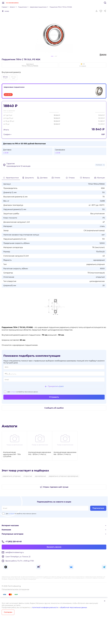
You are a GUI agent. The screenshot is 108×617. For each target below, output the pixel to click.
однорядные (40, 476)
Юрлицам (101, 178)
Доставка (43, 178)
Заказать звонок (54, 547)
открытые (27, 476)
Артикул (30, 65)
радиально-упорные (12, 476)
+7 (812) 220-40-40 (13, 542)
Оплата (57, 178)
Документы (29, 178)
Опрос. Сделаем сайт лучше (55, 487)
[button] (82, 65)
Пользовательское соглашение (15, 589)
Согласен (8, 612)
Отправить (54, 397)
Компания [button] (6, 530)
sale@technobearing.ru (14, 552)
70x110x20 (99, 165)
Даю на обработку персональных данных (22, 391)
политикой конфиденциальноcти (45, 607)
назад (7, 11)
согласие (13, 392)
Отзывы (72, 178)
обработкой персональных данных (73, 607)
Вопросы (86, 178)
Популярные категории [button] (12, 534)
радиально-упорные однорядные (63, 476)
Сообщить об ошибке (54, 408)
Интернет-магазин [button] (10, 525)
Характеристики (12, 178)
